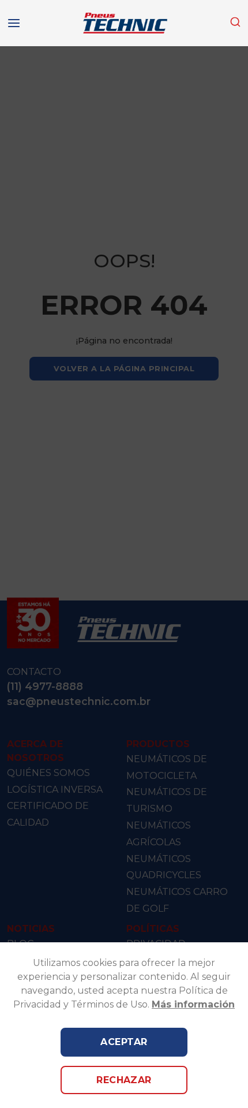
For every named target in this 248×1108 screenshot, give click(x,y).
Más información (193, 1004)
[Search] (235, 22)
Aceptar (123, 1041)
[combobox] (235, 22)
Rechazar (124, 1080)
